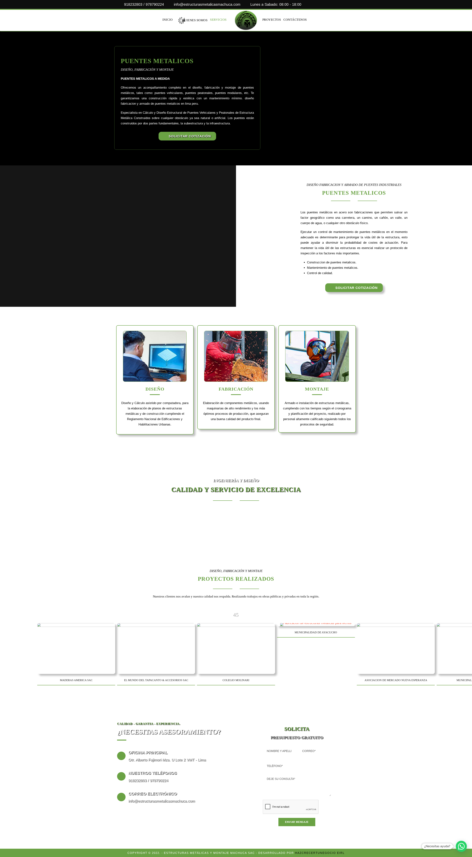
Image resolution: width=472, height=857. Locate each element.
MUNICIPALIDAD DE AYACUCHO (316, 632)
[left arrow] (234, 615)
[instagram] (353, 4)
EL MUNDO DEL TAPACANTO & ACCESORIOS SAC (156, 680)
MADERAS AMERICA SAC (76, 680)
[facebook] (338, 4)
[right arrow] (237, 615)
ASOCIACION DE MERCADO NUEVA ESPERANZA (396, 680)
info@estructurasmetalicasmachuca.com (207, 4)
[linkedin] (345, 4)
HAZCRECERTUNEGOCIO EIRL (320, 852)
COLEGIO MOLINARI (236, 680)
